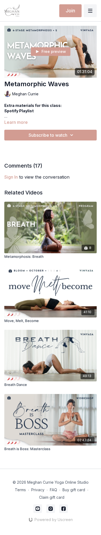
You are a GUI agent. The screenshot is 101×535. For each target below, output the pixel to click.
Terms (20, 489)
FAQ (53, 489)
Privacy (37, 489)
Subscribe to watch (48, 135)
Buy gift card (73, 489)
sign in (11, 177)
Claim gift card (51, 497)
